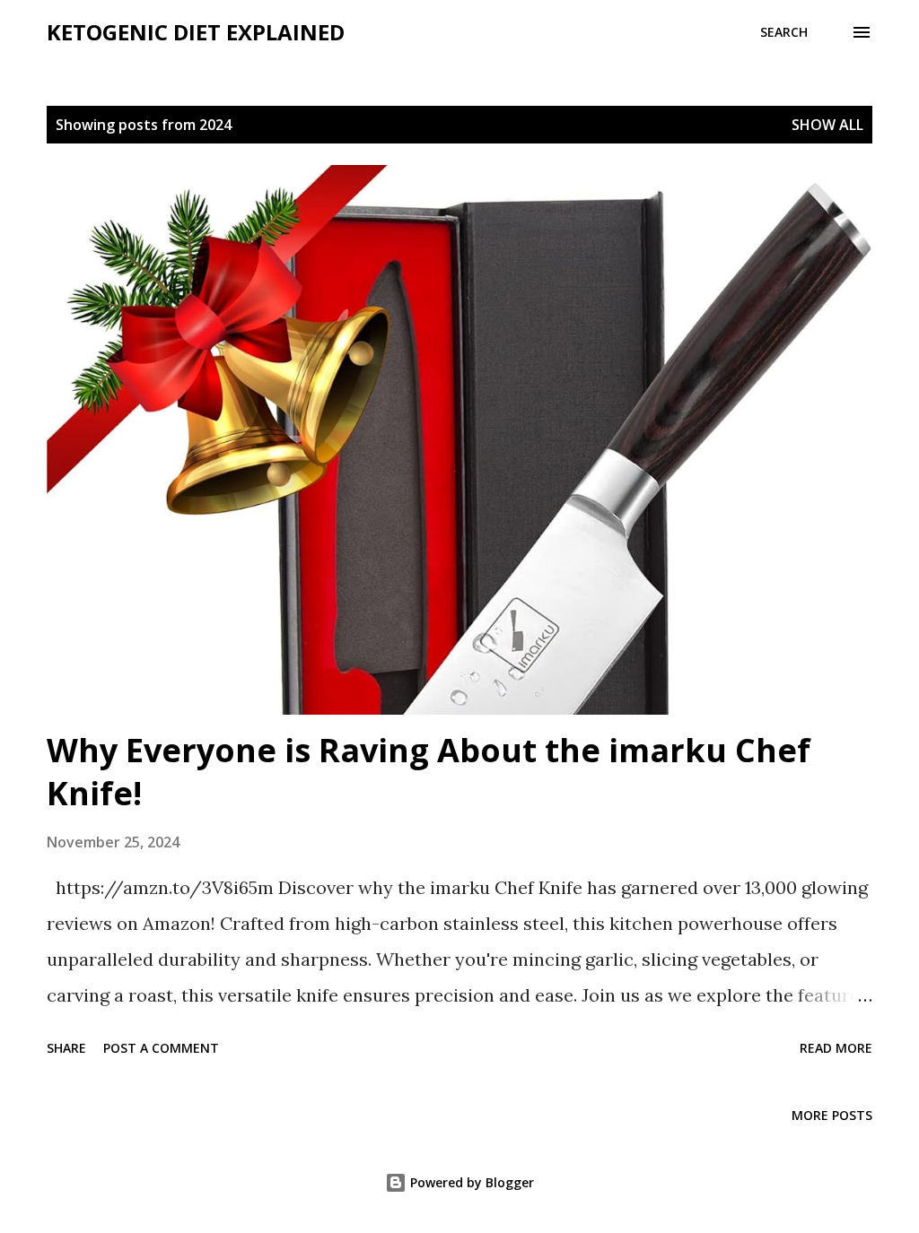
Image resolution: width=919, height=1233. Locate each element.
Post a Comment (161, 1047)
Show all (827, 125)
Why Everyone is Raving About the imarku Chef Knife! (428, 771)
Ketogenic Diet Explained (196, 32)
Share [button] (66, 1047)
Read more (836, 1047)
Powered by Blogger (470, 1182)
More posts (832, 1115)
